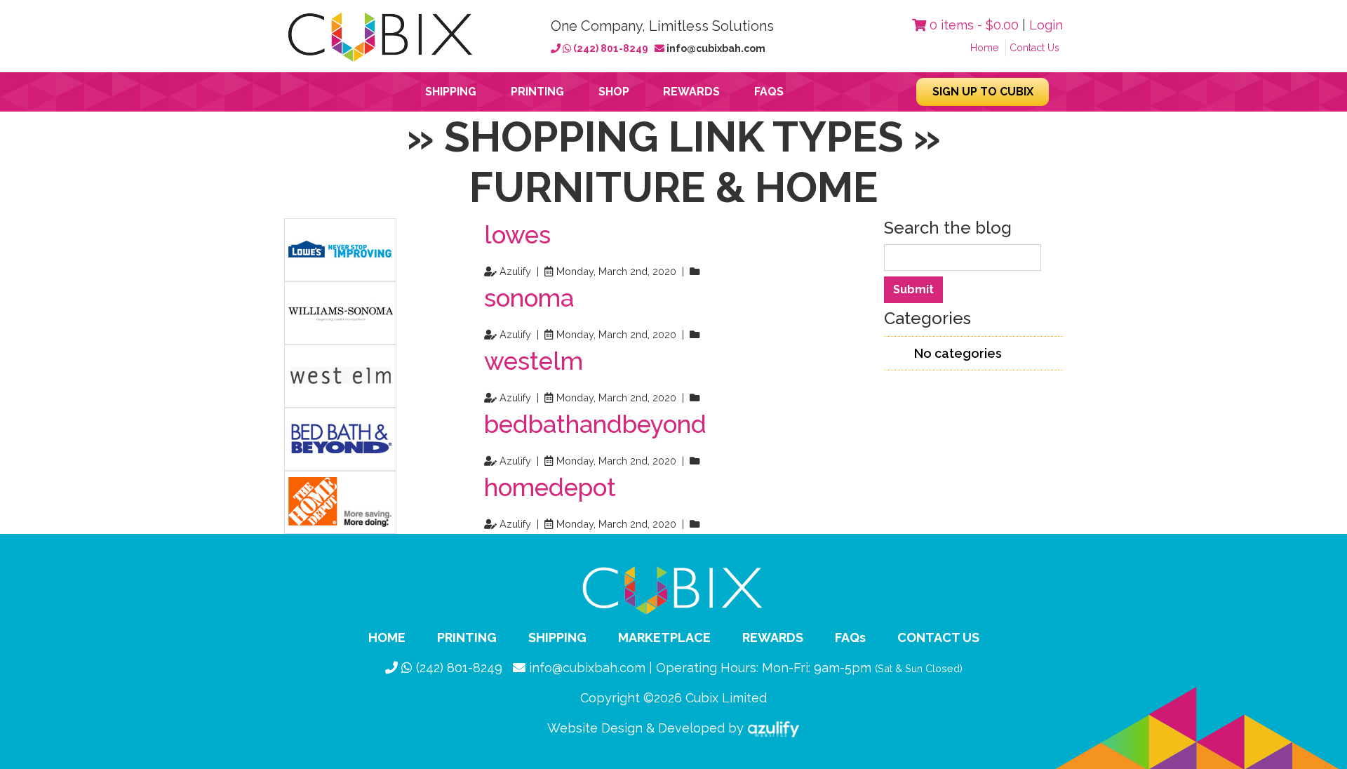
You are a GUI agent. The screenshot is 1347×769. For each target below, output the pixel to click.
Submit (913, 289)
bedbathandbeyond (595, 424)
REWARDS (772, 637)
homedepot (550, 487)
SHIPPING (557, 637)
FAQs (769, 91)
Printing (537, 91)
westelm (533, 361)
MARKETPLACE (664, 637)
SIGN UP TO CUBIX (982, 91)
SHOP (613, 91)
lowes (517, 234)
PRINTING (467, 637)
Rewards (691, 91)
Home (984, 47)
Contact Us (1034, 47)
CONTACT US (938, 637)
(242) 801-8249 (610, 48)
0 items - (972, 25)
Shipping (450, 91)
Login (1046, 25)
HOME (387, 637)
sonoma (529, 297)
